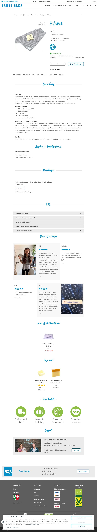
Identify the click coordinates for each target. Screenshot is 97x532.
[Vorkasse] (57, 495)
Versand (61, 34)
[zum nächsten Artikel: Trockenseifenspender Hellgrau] (82, 14)
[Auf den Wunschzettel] (44, 24)
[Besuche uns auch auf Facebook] (87, 529)
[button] (83, 5)
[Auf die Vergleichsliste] (40, 24)
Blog (77, 5)
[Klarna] (57, 499)
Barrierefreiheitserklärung (40, 506)
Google (65, 263)
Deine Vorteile (53, 74)
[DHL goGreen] (57, 506)
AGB (35, 492)
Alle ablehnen (81, 526)
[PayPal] (57, 492)
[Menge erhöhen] (63, 63)
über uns (76, 450)
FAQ (33, 74)
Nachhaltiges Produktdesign (75, 1)
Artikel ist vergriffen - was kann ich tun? (27, 226)
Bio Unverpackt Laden (62, 5)
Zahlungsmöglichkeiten (60, 489)
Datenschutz (16, 527)
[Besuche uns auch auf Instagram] (93, 529)
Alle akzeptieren (81, 518)
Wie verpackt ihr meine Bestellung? (25, 218)
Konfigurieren (81, 522)
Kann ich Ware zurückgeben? (24, 230)
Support (61, 74)
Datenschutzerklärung (33, 524)
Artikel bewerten (20, 188)
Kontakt (94, 1)
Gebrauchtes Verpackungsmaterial (43, 1)
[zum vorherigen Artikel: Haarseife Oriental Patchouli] (79, 14)
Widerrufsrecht (37, 502)
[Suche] (80, 5)
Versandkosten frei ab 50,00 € (10, 1)
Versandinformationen (59, 503)
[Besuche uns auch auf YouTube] (90, 529)
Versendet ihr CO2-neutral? (23, 222)
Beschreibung (17, 74)
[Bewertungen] (41, 385)
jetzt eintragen (83, 471)
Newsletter (16, 492)
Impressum (8, 527)
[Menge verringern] (51, 63)
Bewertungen (26, 74)
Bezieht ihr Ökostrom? (22, 213)
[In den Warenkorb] (14, 20)
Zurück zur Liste (19, 15)
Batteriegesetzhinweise (39, 499)
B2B (55, 5)
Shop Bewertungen (42, 74)
